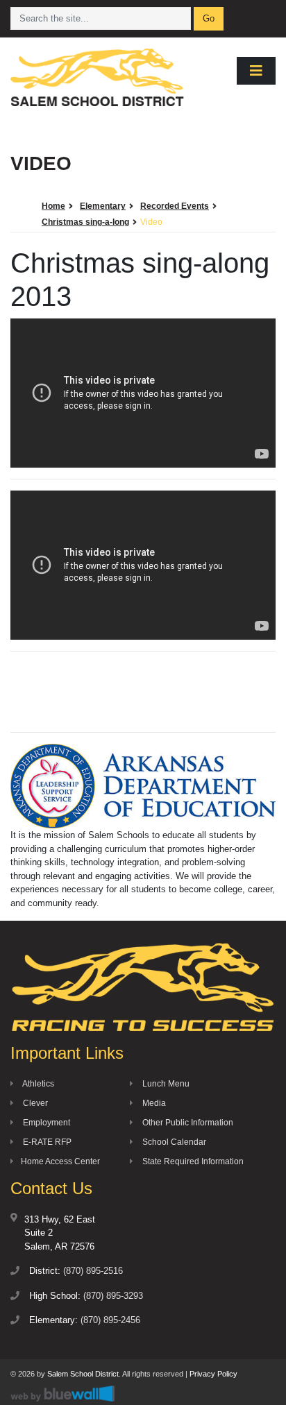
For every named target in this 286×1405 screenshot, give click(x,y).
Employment (45, 1122)
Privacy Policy (213, 1374)
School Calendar (173, 1142)
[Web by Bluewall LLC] (62, 1393)
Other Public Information (186, 1122)
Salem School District (83, 1374)
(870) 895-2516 (93, 1271)
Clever (34, 1103)
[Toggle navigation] (256, 71)
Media (153, 1103)
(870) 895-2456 (110, 1320)
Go (208, 18)
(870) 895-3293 (113, 1296)
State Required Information (192, 1161)
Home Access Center (60, 1161)
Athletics (37, 1084)
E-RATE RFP (46, 1142)
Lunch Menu (165, 1084)
